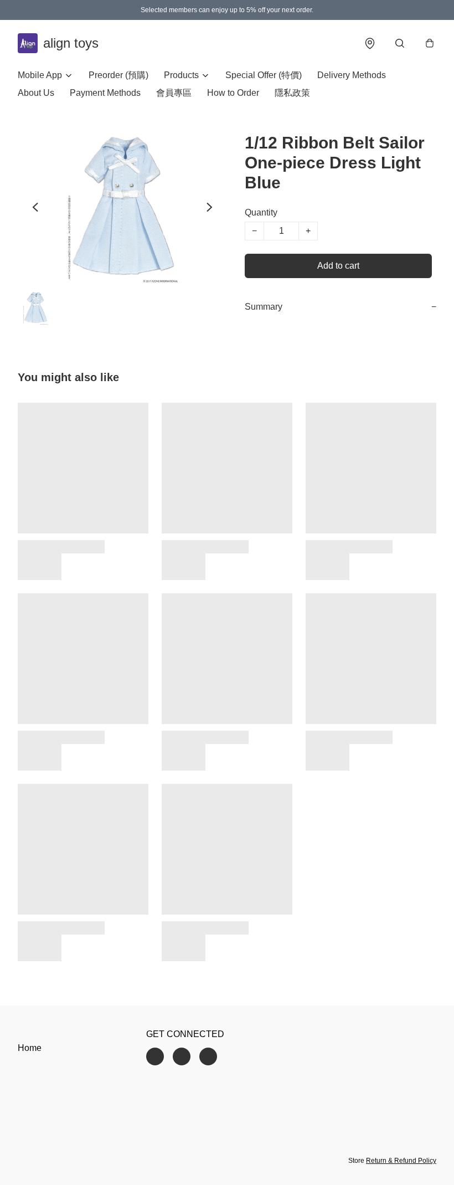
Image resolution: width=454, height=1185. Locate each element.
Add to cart (338, 265)
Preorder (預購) (118, 75)
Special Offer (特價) (263, 75)
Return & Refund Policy (401, 1161)
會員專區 (174, 93)
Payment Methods (105, 93)
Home (30, 1048)
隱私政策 (292, 93)
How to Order (233, 93)
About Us (36, 93)
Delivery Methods (351, 75)
